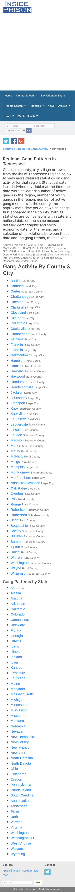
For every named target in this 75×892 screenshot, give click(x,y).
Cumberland (20, 334)
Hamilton (18, 366)
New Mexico (20, 747)
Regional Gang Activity (33, 148)
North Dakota (21, 763)
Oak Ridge (19, 488)
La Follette (19, 419)
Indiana (16, 657)
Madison (18, 440)
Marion (16, 446)
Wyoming (18, 854)
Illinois (15, 651)
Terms (16, 870)
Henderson (19, 382)
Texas (15, 811)
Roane (16, 504)
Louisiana (18, 678)
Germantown (21, 355)
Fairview (17, 339)
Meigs (16, 462)
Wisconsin (18, 848)
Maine (15, 683)
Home (6, 870)
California (18, 609)
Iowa (14, 662)
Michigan (17, 700)
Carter (16, 291)
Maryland (18, 689)
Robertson (19, 509)
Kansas (16, 667)
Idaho (15, 646)
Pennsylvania (21, 785)
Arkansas (18, 604)
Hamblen (18, 360)
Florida (16, 630)
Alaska (16, 593)
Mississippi (19, 710)
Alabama (17, 588)
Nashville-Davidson (26, 483)
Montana (17, 721)
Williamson (19, 573)
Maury (16, 451)
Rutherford (19, 515)
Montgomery (21, 472)
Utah (14, 817)
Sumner (17, 541)
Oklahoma (18, 774)
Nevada (16, 731)
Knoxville (18, 414)
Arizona (16, 598)
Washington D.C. (24, 838)
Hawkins (18, 371)
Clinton (16, 318)
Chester (17, 302)
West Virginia (21, 843)
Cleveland (19, 312)
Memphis (18, 467)
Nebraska (18, 726)
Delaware (18, 625)
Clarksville (19, 307)
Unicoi (16, 552)
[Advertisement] (37, 51)
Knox (15, 408)
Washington (20, 563)
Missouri (17, 716)
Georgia (17, 636)
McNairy (17, 456)
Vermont (17, 822)
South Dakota (21, 801)
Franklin (17, 344)
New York (18, 753)
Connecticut (20, 620)
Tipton (16, 547)
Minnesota (19, 705)
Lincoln (16, 430)
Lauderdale (20, 424)
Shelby (16, 531)
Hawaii (16, 641)
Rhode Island (21, 790)
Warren (17, 557)
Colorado (18, 614)
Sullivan (17, 536)
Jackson (17, 392)
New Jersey (20, 742)
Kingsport (18, 403)
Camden (18, 286)
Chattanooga (21, 296)
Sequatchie (20, 525)
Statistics (9, 148)
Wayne (16, 568)
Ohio (14, 769)
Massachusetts (22, 694)
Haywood (18, 376)
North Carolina (22, 758)
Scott (15, 520)
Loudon (17, 435)
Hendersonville (22, 387)
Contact (27, 870)
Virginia (16, 827)
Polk (14, 499)
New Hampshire (23, 737)
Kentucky (18, 673)
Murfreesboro (21, 478)
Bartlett (16, 281)
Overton (17, 493)
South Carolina (22, 795)
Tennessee (19, 806)
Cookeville (19, 328)
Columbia (18, 323)
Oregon (16, 779)
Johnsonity (19, 398)
